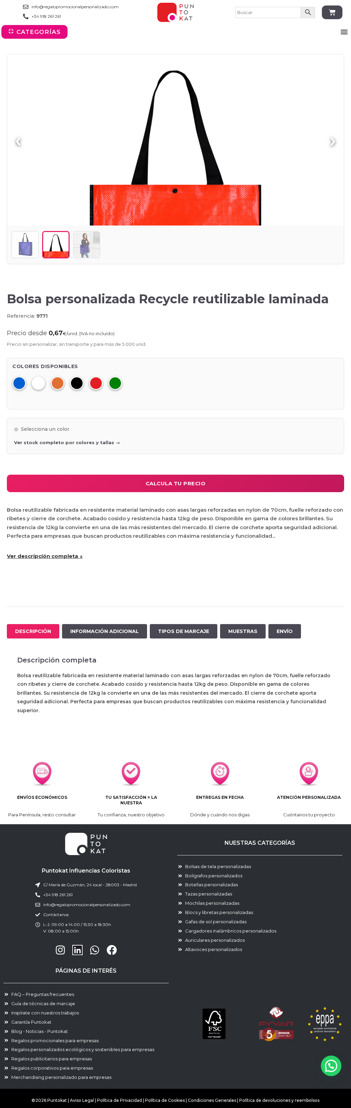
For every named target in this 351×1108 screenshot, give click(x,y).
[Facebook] (112, 950)
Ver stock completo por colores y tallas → (67, 442)
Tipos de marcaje (183, 631)
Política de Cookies (165, 1100)
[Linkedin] (77, 950)
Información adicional (104, 631)
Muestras (242, 631)
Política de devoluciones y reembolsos (279, 1100)
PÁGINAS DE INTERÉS (86, 970)
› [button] (333, 140)
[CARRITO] (332, 12)
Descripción (33, 631)
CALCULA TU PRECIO (176, 483)
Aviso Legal (82, 1100)
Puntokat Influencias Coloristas (86, 870)
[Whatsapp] (94, 950)
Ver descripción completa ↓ (45, 556)
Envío (285, 631)
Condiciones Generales (212, 1100)
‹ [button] (18, 140)
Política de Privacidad (119, 1100)
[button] (344, 32)
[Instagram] (60, 950)
